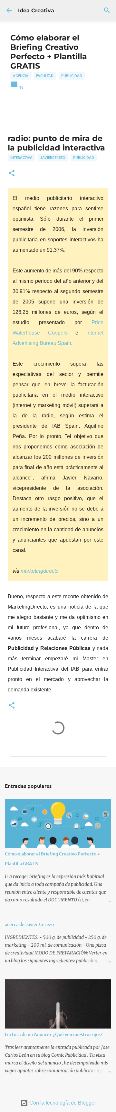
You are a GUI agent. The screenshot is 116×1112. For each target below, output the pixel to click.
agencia (20, 75)
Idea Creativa (36, 10)
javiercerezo (52, 157)
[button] (11, 173)
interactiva (21, 157)
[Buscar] (107, 10)
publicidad (71, 75)
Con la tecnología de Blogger (62, 1103)
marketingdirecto (40, 571)
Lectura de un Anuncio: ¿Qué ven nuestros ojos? (53, 1034)
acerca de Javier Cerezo (29, 924)
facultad (44, 75)
